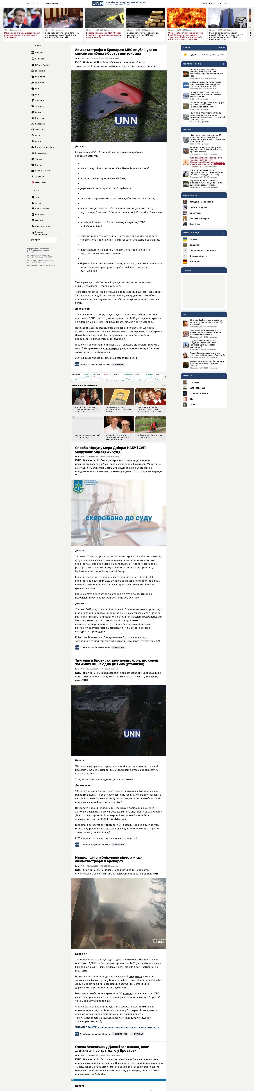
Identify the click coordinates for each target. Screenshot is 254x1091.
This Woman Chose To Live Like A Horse (150, 436)
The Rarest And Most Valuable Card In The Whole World (118, 409)
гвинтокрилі (112, 348)
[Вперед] (250, 24)
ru (226, 3)
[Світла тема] (27, 3)
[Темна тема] (37, 3)
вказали (127, 993)
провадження (100, 357)
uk (220, 3)
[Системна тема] (32, 3)
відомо (129, 966)
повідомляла (82, 802)
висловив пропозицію (149, 609)
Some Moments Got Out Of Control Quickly (86, 436)
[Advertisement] (204, 291)
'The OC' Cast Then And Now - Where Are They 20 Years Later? (86, 409)
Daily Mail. (100, 1074)
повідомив (135, 327)
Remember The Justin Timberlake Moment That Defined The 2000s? (117, 437)
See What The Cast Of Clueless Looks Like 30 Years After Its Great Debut (150, 409)
